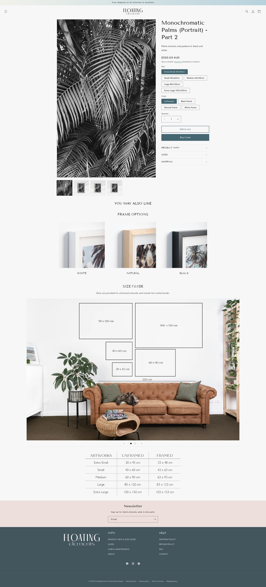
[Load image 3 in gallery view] (98, 188)
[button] (6, 11)
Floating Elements (101, 581)
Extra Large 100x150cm (175, 90)
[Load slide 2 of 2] (135, 443)
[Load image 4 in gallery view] (114, 188)
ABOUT (111, 554)
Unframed (169, 101)
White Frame (191, 107)
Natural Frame (170, 107)
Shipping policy (172, 581)
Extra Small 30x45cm (174, 71)
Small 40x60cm (172, 78)
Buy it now (185, 137)
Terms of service (158, 581)
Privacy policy (144, 581)
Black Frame (186, 101)
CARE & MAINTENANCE (118, 549)
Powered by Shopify (116, 581)
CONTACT (163, 554)
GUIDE (111, 544)
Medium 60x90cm (195, 78)
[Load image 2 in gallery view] (81, 188)
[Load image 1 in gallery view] (64, 188)
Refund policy (131, 581)
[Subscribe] (155, 519)
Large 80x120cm (172, 84)
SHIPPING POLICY (167, 539)
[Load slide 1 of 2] (131, 443)
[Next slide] (142, 443)
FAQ (161, 549)
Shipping (177, 62)
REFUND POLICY (167, 544)
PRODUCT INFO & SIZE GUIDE (122, 539)
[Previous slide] (124, 443)
